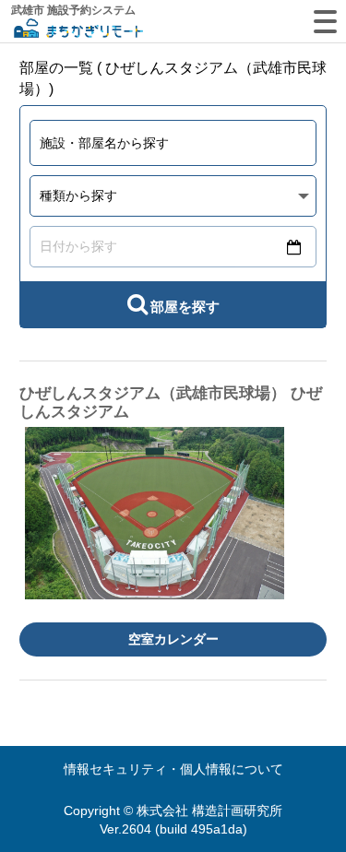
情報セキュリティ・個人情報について (173, 769)
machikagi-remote (78, 29)
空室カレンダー (173, 639)
